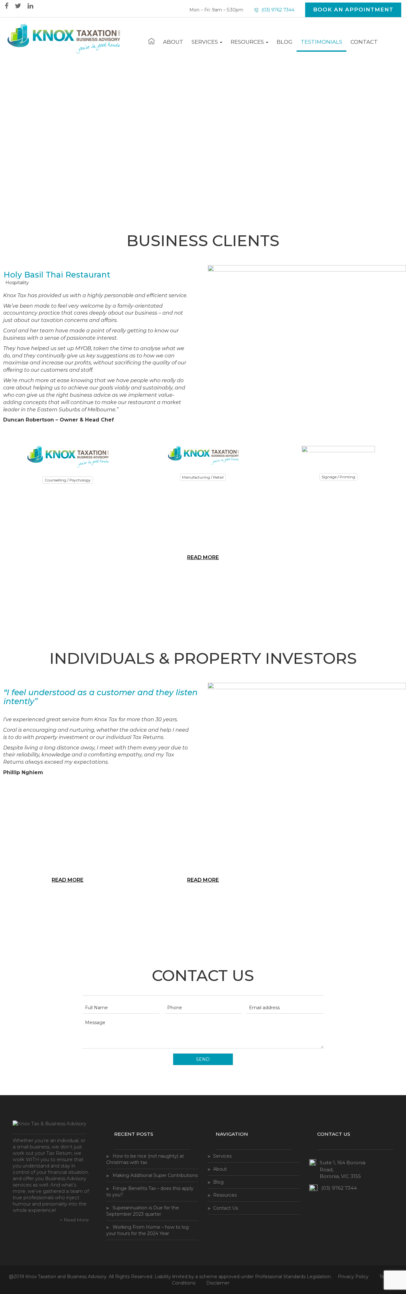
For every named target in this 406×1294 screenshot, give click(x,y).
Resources (248, 42)
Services (205, 42)
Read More (203, 557)
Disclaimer (217, 1283)
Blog (284, 42)
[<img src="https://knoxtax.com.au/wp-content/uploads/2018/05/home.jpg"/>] (151, 41)
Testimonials (321, 42)
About (173, 42)
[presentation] (6, 535)
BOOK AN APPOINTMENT (353, 9)
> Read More (74, 1220)
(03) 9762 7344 (277, 10)
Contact (364, 42)
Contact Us (225, 1208)
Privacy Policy (353, 1276)
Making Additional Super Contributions (155, 1175)
